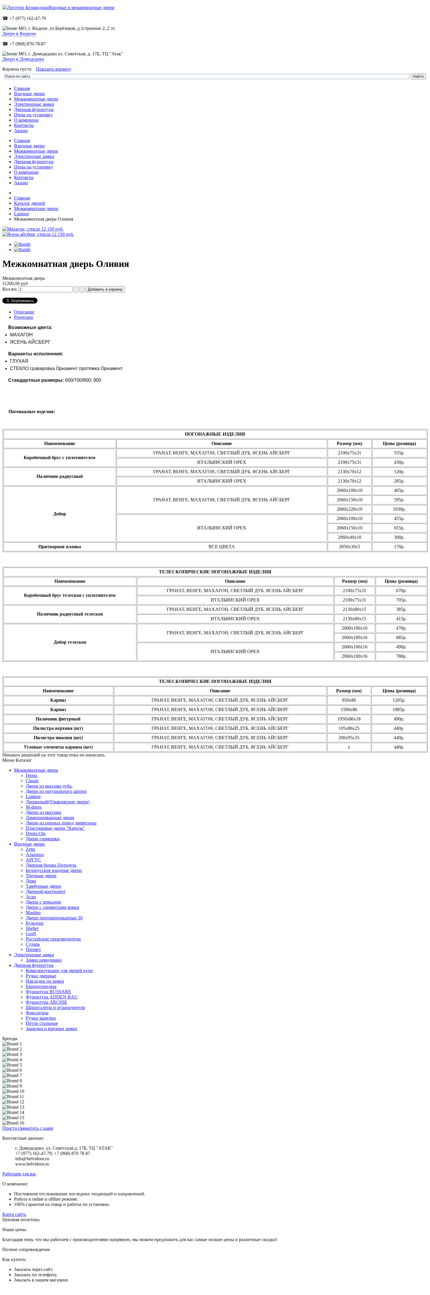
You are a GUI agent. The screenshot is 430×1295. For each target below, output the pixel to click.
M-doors (34, 807)
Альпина (35, 854)
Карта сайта (14, 1214)
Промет (33, 949)
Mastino (33, 912)
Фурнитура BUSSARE (48, 991)
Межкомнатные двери (36, 208)
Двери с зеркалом (43, 901)
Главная (22, 197)
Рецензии (23, 317)
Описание (24, 311)
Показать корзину (53, 69)
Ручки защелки (41, 1017)
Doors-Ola (35, 833)
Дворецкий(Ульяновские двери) (58, 801)
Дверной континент (46, 891)
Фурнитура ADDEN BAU (52, 996)
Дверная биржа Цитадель (51, 865)
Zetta (30, 849)
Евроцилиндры (41, 986)
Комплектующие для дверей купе (59, 970)
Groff (31, 933)
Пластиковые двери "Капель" (55, 828)
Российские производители (53, 938)
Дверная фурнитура (34, 965)
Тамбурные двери (43, 886)
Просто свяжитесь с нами (27, 1128)
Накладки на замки (45, 981)
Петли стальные (42, 1023)
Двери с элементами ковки (52, 907)
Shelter (32, 928)
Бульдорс (35, 923)
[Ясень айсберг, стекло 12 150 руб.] (38, 234)
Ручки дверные (41, 975)
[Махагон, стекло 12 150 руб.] (32, 228)
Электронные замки (34, 954)
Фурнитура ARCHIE (46, 1002)
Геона (31, 775)
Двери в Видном (19, 33)
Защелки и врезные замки (51, 1028)
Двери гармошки (43, 838)
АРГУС (33, 859)
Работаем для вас (19, 1173)
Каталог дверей (29, 203)
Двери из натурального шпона (56, 791)
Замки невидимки (44, 959)
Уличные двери (41, 875)
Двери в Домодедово (23, 59)
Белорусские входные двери (54, 870)
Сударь (33, 944)
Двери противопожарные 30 (54, 917)
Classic (32, 780)
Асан (31, 896)
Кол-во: (10, 289)
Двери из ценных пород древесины (61, 822)
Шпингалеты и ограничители (55, 1007)
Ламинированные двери (50, 817)
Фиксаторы (37, 1012)
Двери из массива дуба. (49, 785)
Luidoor (21, 213)
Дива (31, 880)
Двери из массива (43, 812)
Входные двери (29, 843)
